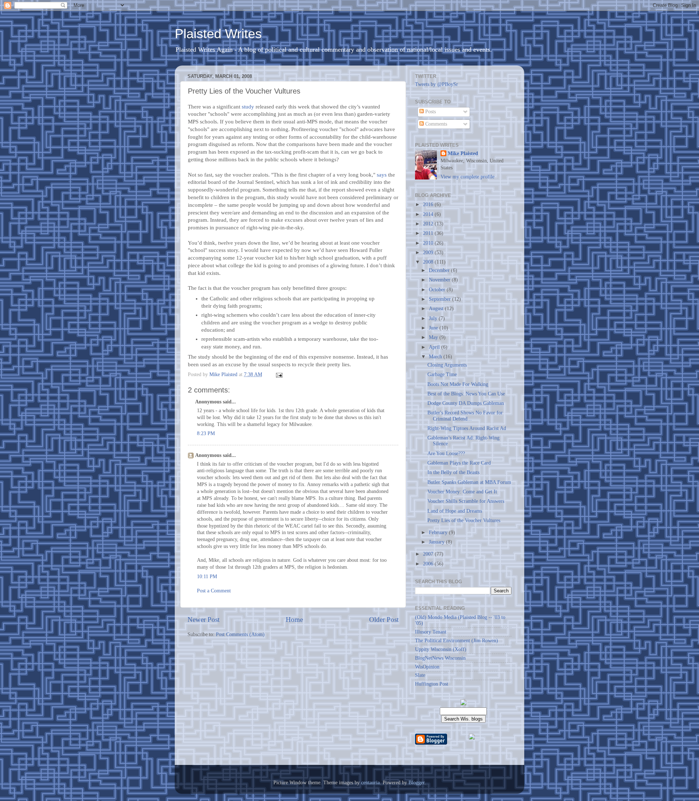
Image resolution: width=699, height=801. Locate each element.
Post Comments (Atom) (240, 634)
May (434, 337)
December (440, 270)
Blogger (416, 782)
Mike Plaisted (463, 153)
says (382, 175)
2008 (429, 262)
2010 (429, 243)
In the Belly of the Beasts (453, 472)
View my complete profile (467, 176)
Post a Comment (214, 590)
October (438, 289)
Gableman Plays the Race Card (459, 463)
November (440, 280)
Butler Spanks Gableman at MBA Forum (469, 482)
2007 (429, 554)
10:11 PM (207, 576)
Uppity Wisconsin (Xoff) (440, 649)
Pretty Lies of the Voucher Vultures (463, 520)
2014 (429, 214)
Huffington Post (431, 684)
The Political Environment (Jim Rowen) (456, 640)
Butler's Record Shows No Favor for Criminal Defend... (465, 415)
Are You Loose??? (446, 453)
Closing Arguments (447, 365)
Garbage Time (442, 374)
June (434, 328)
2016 (429, 204)
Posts (430, 111)
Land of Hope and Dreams (454, 511)
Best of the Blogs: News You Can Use (466, 393)
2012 (429, 223)
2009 (429, 252)
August (437, 308)
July (434, 318)
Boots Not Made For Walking (457, 384)
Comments (435, 124)
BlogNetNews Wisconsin (440, 658)
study (248, 107)
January (437, 542)
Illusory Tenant (430, 632)
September (440, 299)
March (436, 356)
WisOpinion (427, 667)
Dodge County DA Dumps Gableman (465, 403)
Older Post (384, 619)
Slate (420, 675)
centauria (370, 782)
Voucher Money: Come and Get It (462, 491)
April (435, 347)
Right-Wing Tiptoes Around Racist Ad (466, 428)
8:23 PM (206, 433)
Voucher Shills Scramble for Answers (465, 501)
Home (294, 619)
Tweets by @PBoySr (436, 84)
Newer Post (203, 619)
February (439, 532)
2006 (429, 564)
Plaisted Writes (218, 33)
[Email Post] (278, 374)
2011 (429, 233)
